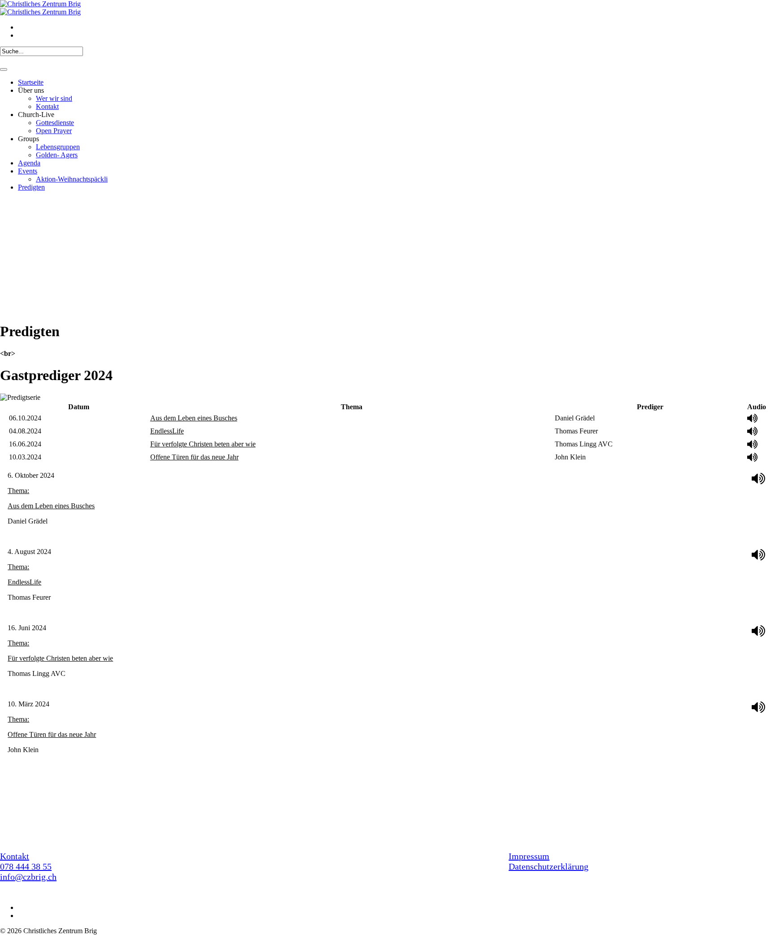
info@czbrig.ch (28, 877)
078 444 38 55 (26, 866)
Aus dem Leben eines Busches (193, 418)
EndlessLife (167, 431)
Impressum (529, 856)
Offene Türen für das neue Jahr (194, 457)
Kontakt (14, 856)
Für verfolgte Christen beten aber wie (203, 444)
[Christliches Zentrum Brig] (40, 8)
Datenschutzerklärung (548, 866)
